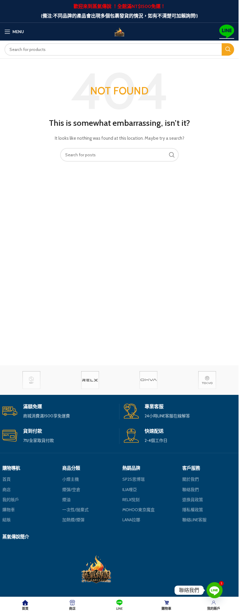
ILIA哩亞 (129, 489)
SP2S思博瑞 (133, 479)
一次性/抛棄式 (75, 509)
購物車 (8, 509)
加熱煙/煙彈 (73, 519)
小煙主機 (70, 479)
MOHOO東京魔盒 (138, 509)
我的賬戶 (10, 499)
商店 (6, 489)
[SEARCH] (228, 49)
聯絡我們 (190, 489)
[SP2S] (31, 380)
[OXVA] (148, 380)
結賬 (6, 519)
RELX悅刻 (131, 499)
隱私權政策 (192, 509)
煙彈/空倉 (71, 489)
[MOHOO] (207, 380)
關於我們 (190, 479)
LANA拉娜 (131, 519)
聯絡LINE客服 (194, 519)
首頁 (6, 479)
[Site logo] (119, 31)
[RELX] (90, 380)
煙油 (66, 499)
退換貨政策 (192, 499)
